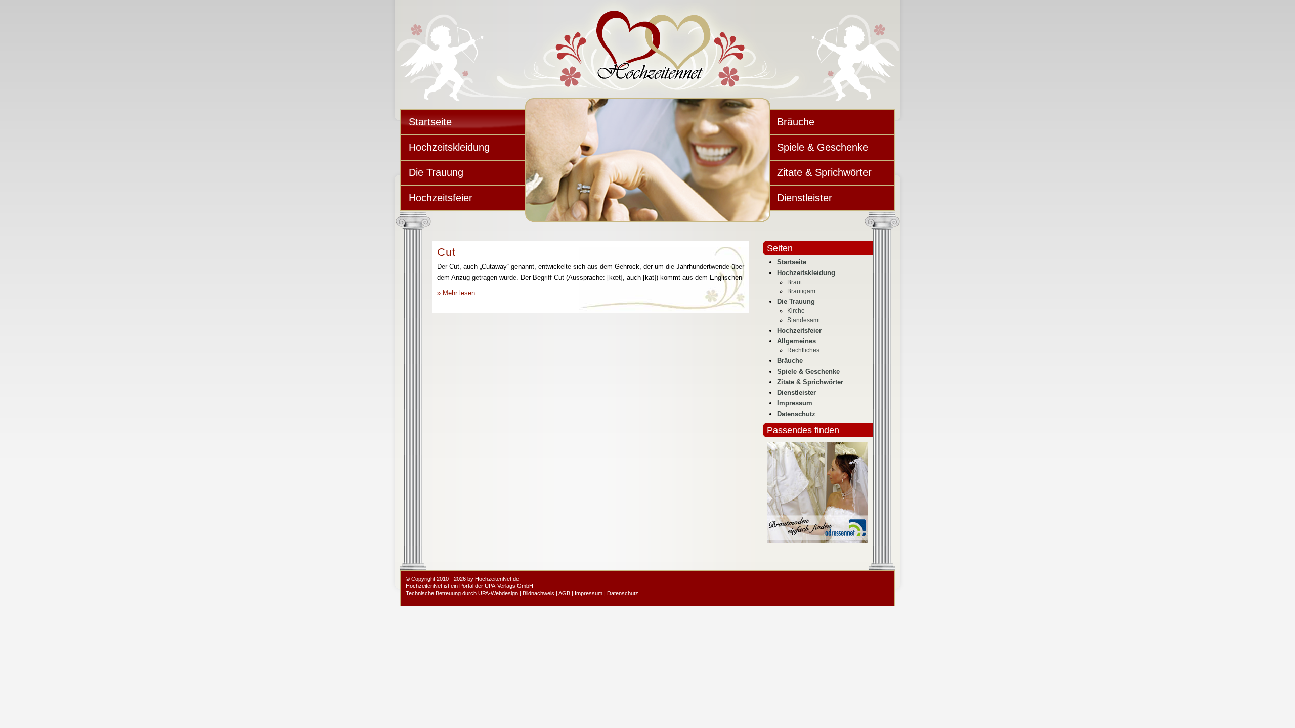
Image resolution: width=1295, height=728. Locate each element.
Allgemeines (796, 341)
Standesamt (803, 320)
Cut (446, 252)
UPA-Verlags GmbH (509, 586)
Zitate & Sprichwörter (824, 172)
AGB (564, 593)
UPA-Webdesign (498, 593)
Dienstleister (804, 197)
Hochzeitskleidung (449, 147)
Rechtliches (803, 350)
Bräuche (795, 121)
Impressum (794, 403)
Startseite (430, 121)
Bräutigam (801, 291)
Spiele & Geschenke (822, 147)
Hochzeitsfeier (440, 197)
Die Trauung (436, 172)
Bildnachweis (538, 593)
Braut (794, 282)
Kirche (796, 310)
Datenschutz (796, 414)
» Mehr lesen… (459, 293)
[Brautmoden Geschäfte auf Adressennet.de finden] (817, 541)
